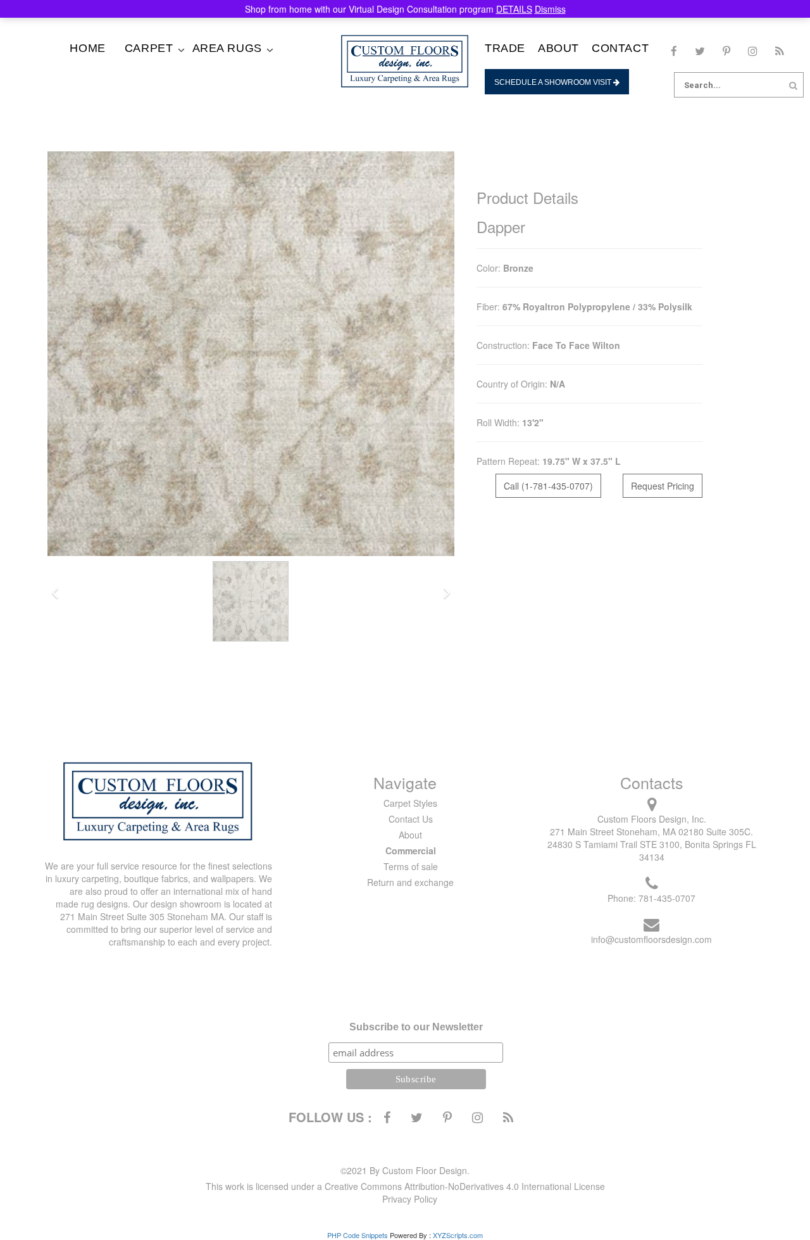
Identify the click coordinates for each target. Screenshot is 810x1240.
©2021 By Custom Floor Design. (405, 1170)
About (558, 48)
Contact (620, 48)
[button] (54, 594)
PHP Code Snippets (357, 1235)
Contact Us (411, 819)
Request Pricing (662, 485)
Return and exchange (410, 882)
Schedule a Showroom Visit (553, 82)
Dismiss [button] (550, 9)
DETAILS (514, 9)
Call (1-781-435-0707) (548, 485)
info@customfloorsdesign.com (651, 939)
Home (87, 48)
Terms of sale (410, 866)
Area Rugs (227, 48)
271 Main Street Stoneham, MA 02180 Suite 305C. (651, 831)
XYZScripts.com (458, 1235)
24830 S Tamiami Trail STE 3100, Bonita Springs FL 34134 (651, 850)
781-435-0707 (667, 898)
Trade (505, 48)
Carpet (149, 48)
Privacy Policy (409, 1199)
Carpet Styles (410, 803)
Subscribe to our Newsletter (416, 1027)
